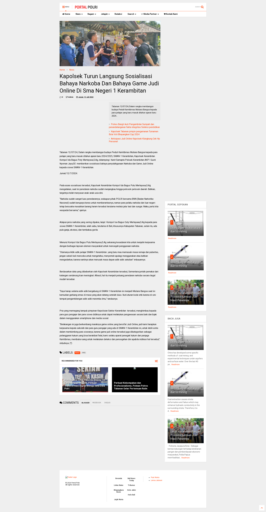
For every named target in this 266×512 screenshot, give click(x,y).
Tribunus (131, 485)
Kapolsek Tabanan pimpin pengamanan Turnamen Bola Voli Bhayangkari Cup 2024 (133, 133)
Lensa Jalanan (156, 480)
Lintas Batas (118, 485)
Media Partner (150, 14)
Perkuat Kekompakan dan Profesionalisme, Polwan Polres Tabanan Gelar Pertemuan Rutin (131, 386)
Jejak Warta (118, 499)
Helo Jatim (131, 490)
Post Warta (155, 477)
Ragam (91, 14)
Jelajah (104, 14)
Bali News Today (131, 479)
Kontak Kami (172, 14)
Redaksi (118, 14)
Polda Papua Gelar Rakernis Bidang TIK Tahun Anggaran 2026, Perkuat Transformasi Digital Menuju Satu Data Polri (84, 384)
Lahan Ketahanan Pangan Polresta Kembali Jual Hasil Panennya (185, 296)
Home (67, 14)
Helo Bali (131, 495)
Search (131, 14)
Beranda (118, 478)
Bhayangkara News (119, 491)
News (78, 14)
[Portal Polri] (86, 8)
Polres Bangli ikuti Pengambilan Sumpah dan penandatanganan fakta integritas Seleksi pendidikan (134, 125)
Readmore (172, 238)
